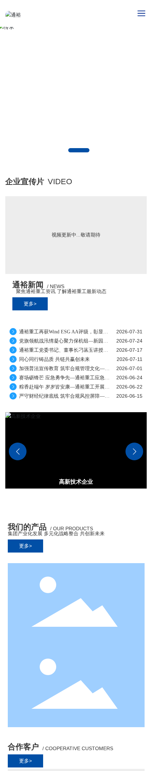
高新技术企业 (76, 482)
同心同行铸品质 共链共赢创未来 (54, 359)
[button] (78, 150)
